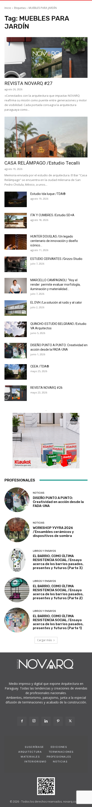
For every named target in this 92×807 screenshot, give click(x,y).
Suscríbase (34, 746)
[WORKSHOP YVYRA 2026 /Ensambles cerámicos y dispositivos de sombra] (16, 529)
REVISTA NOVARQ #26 (46, 387)
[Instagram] (33, 721)
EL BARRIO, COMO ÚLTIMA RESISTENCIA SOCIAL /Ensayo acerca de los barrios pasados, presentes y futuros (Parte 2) (58, 592)
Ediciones (59, 746)
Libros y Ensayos (44, 551)
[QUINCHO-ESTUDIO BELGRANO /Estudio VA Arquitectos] (15, 329)
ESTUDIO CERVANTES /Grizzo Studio (56, 259)
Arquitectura (30, 751)
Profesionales (59, 756)
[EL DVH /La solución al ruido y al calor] (15, 308)
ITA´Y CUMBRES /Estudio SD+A (52, 215)
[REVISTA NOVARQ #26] (15, 393)
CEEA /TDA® (39, 366)
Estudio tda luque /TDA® (48, 194)
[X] (70, 721)
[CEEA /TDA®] (15, 372)
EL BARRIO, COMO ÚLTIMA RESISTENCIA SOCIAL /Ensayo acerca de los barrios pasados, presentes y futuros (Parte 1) (58, 622)
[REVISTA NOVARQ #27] (46, 57)
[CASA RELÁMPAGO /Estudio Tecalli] (46, 137)
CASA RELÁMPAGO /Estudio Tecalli (42, 163)
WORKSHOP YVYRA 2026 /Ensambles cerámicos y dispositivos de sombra (53, 532)
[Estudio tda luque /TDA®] (15, 199)
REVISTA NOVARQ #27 (28, 83)
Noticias (38, 493)
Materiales (30, 756)
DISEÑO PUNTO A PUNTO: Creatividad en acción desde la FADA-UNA (58, 502)
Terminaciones (61, 751)
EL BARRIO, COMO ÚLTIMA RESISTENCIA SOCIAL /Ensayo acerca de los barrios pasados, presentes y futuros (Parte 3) (58, 562)
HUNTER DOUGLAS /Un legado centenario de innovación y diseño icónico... (54, 241)
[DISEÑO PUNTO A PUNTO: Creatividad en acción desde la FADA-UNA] (15, 350)
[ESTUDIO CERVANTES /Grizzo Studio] (15, 264)
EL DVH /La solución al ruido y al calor (56, 302)
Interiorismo (35, 761)
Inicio (7, 8)
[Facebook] (21, 721)
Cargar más (44, 640)
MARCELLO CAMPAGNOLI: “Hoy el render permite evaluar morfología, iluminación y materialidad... (55, 284)
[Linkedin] (46, 721)
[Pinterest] (58, 721)
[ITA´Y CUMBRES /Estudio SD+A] (15, 220)
